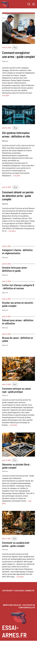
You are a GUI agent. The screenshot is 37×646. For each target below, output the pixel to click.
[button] (29, 4)
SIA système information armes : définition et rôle (16, 134)
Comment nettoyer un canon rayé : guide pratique (16, 390)
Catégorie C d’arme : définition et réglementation (17, 251)
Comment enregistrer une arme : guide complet (18, 55)
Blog (14, 47)
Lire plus (5, 95)
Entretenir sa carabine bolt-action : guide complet (16, 544)
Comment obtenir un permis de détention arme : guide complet (18, 195)
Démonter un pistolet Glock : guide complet (16, 466)
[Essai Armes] (5, 4)
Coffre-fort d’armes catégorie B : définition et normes (18, 287)
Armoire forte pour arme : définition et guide (15, 269)
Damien (5, 257)
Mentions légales (12, 605)
